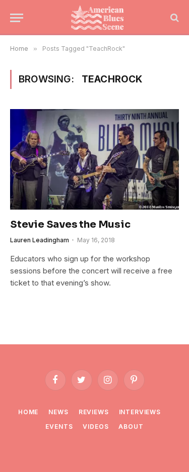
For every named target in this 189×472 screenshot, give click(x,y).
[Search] (173, 18)
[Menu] (16, 18)
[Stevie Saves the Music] (94, 159)
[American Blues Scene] (99, 17)
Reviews (94, 412)
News (58, 412)
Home (28, 412)
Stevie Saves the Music (70, 224)
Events (59, 426)
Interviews (140, 412)
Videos (95, 426)
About (130, 426)
